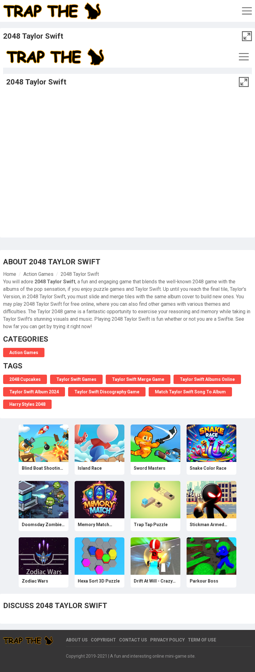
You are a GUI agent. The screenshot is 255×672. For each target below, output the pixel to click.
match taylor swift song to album (190, 391)
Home (9, 274)
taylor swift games (76, 379)
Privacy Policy (167, 639)
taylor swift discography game (106, 391)
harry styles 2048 (27, 404)
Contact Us (133, 639)
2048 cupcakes (25, 379)
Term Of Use (202, 639)
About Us (77, 639)
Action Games (38, 274)
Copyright (103, 639)
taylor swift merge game (138, 379)
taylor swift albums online (207, 379)
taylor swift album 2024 (34, 391)
